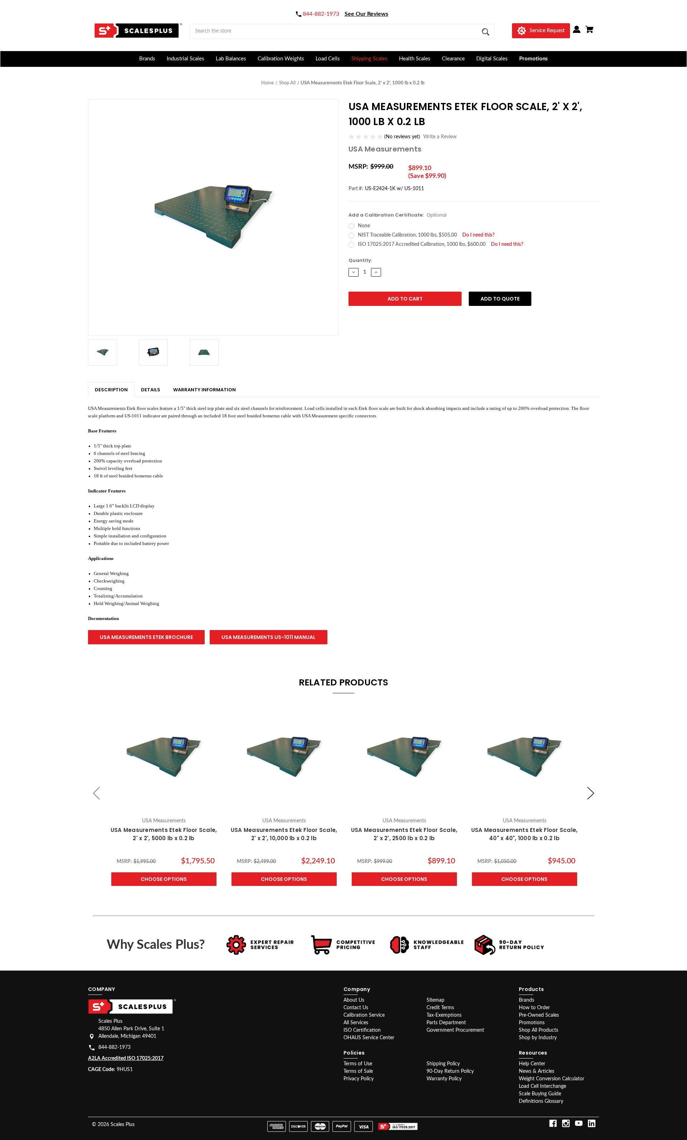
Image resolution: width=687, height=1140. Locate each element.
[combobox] (342, 31)
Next (591, 793)
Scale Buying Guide (540, 1093)
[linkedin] (591, 1123)
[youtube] (579, 1123)
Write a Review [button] (440, 136)
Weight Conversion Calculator (551, 1078)
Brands (147, 58)
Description (111, 389)
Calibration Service (364, 1015)
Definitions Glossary (541, 1101)
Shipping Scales (369, 58)
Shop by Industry (538, 1037)
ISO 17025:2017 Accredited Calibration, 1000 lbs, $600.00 (440, 244)
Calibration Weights (281, 58)
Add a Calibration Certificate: (398, 215)
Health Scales (414, 58)
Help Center (532, 1063)
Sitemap (435, 1000)
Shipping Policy (443, 1063)
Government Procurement (455, 1030)
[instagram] (566, 1123)
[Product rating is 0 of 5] (366, 136)
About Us (354, 1000)
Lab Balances (231, 58)
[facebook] (553, 1123)
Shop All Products (538, 1030)
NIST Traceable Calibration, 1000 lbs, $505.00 (426, 235)
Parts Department (446, 1022)
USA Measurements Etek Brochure (146, 637)
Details (150, 389)
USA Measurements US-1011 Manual (268, 637)
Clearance (453, 58)
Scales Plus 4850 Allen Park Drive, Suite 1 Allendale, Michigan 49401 (131, 1029)
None (364, 225)
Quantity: (360, 260)
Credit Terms (440, 1007)
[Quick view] (164, 806)
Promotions (533, 58)
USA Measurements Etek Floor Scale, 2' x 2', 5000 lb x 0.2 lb (164, 834)
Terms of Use (358, 1063)
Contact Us (356, 1007)
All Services (356, 1022)
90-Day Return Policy (450, 1071)
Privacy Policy (359, 1078)
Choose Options (164, 879)
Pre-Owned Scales (539, 1015)
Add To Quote (500, 298)
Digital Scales (492, 58)
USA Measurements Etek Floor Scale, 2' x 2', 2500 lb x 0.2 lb (404, 834)
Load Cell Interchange (542, 1086)
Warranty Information (204, 389)
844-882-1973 (114, 1047)
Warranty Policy (444, 1078)
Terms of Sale (358, 1071)
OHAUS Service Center (369, 1037)
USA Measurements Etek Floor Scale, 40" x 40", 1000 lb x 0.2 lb (524, 834)
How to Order (534, 1007)
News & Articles (536, 1071)
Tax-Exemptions (444, 1015)
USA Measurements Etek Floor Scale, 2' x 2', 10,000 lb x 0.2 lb (284, 834)
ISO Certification (362, 1030)
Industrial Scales (185, 58)
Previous (96, 793)
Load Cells (328, 58)
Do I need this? (478, 235)
